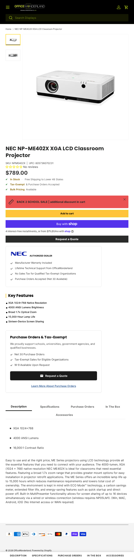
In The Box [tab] (113, 406)
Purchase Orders (70, 555)
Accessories (115, 555)
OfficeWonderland (22, 550)
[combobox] (67, 17)
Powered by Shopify (42, 550)
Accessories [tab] (64, 415)
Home (8, 29)
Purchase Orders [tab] (82, 406)
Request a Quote (67, 239)
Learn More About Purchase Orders (53, 386)
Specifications (42, 555)
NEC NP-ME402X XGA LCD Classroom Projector (38, 29)
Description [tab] (19, 406)
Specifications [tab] (49, 406)
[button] (126, 7)
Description (18, 555)
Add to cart (67, 213)
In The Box (94, 555)
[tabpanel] (67, 463)
